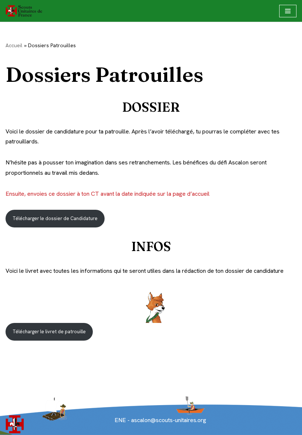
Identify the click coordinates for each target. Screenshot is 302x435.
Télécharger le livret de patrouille (49, 331)
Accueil (14, 45)
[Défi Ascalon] (26, 11)
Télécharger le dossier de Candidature (55, 218)
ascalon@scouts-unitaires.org (168, 420)
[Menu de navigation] (287, 11)
